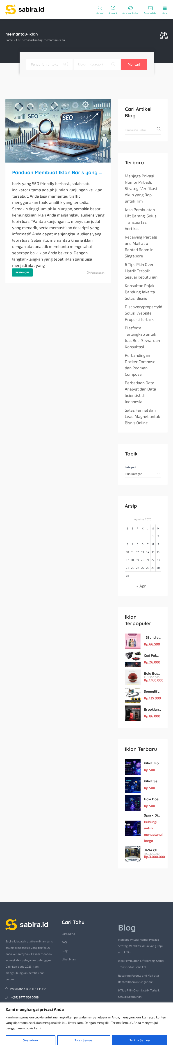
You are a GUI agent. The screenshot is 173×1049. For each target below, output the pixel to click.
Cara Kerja (68, 933)
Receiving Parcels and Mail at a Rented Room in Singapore (141, 246)
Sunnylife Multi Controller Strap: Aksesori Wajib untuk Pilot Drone (152, 691)
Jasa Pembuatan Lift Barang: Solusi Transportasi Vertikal (141, 219)
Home (9, 39)
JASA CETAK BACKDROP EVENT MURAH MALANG (152, 850)
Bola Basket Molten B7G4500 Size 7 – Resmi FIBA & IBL (152, 673)
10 (127, 552)
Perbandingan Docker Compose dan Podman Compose (140, 365)
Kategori (130, 467)
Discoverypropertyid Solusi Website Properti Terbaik (143, 313)
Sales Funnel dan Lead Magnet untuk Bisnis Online (142, 416)
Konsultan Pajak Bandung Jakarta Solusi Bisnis (140, 292)
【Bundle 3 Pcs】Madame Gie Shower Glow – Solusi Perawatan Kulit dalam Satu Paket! (152, 637)
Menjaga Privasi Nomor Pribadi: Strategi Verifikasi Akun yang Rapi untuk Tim (141, 188)
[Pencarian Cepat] (164, 35)
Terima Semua (140, 1040)
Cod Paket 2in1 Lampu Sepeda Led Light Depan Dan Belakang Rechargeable (152, 655)
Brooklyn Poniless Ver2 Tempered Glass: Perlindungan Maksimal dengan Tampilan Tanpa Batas (152, 709)
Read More (22, 272)
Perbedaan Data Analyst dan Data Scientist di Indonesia (140, 392)
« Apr (141, 585)
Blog (65, 951)
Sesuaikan (30, 1040)
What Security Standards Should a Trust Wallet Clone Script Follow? (152, 781)
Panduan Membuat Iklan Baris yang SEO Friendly (58, 172)
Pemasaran (97, 272)
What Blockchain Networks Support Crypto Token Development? (152, 763)
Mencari (134, 64)
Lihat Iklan (69, 959)
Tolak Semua (84, 1040)
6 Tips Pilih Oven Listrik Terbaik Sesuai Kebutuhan (141, 270)
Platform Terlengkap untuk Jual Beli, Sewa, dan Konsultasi (142, 337)
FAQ (64, 942)
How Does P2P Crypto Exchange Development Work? (152, 799)
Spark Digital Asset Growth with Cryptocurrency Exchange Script (152, 815)
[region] (86, 1025)
